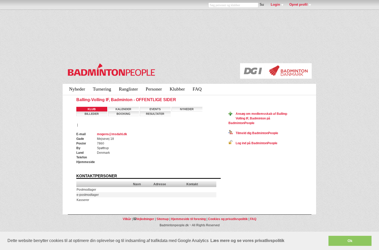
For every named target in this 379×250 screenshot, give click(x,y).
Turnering (102, 89)
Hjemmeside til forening (188, 219)
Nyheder (77, 89)
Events (155, 109)
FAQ (197, 89)
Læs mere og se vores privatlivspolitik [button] (247, 240)
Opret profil (298, 4)
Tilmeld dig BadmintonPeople (255, 133)
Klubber (177, 89)
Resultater (155, 113)
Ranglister (128, 89)
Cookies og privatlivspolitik (228, 219)
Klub (92, 109)
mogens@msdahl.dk (112, 134)
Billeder (92, 113)
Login (275, 4)
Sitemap (162, 219)
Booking (123, 113)
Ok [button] (350, 241)
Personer (154, 89)
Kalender (123, 109)
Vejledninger (145, 219)
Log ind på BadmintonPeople (255, 143)
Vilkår (127, 219)
